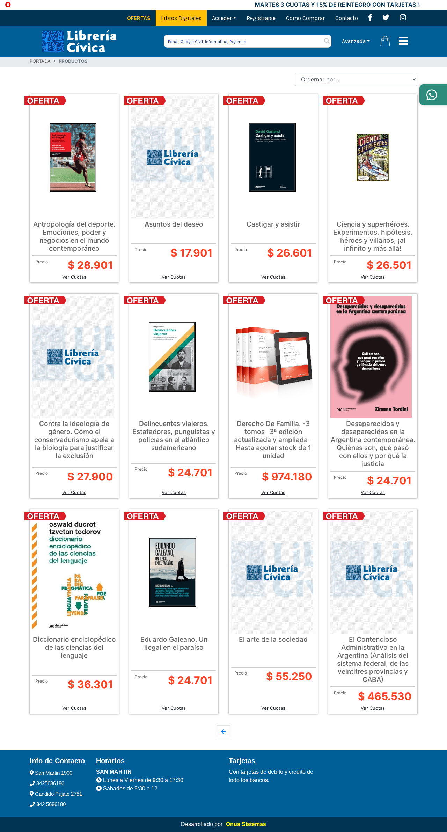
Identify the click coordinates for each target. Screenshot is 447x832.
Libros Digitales (181, 18)
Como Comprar (305, 18)
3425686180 (49, 783)
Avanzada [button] (354, 41)
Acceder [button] (222, 18)
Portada (40, 61)
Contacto (346, 18)
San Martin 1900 (53, 773)
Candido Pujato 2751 (58, 794)
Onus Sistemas (246, 824)
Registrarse (261, 18)
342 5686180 (50, 804)
